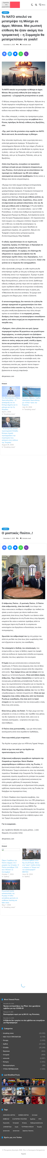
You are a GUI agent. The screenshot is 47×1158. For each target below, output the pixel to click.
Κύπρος (6, 1062)
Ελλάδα (5, 1047)
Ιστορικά (6, 1055)
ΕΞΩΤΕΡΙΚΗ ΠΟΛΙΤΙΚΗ (19, 1119)
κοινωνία (6, 1058)
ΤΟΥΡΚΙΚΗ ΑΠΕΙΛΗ (27, 1127)
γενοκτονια (16, 1131)
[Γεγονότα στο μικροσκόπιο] (11, 5)
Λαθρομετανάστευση (36, 1123)
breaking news (8, 1033)
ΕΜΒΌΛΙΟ (6, 1119)
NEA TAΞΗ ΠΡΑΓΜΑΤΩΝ (12, 1037)
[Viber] (26, 54)
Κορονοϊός (6, 1123)
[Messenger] (15, 54)
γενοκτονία (6, 1131)
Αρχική (23, 1154)
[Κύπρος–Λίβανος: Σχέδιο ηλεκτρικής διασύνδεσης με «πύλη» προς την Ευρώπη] (31, 391)
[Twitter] (10, 54)
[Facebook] (4, 54)
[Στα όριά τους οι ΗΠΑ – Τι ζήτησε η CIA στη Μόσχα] (23, 1082)
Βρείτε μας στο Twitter (13, 1137)
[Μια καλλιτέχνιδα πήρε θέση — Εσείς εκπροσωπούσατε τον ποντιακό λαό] (38, 1100)
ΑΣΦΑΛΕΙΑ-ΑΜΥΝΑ (9, 1115)
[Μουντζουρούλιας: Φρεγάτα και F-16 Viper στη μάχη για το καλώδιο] (9, 1082)
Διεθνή (5, 12)
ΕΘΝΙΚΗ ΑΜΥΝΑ (23, 1115)
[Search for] (36, 5)
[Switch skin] (32, 5)
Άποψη (5, 1040)
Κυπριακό (16, 1123)
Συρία (16, 1127)
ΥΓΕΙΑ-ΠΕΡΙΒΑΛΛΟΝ (10, 1069)
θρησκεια (6, 1051)
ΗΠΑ (39, 1119)
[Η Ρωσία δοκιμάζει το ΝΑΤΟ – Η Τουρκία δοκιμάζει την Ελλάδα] (23, 1100)
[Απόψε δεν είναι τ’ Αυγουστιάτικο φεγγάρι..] (38, 1091)
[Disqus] (23, 488)
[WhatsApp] (20, 54)
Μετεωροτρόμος (9, 1065)
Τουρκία (39, 1127)
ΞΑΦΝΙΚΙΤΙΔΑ (7, 1127)
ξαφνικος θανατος (28, 1131)
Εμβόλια (32, 1119)
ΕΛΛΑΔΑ (34, 1115)
